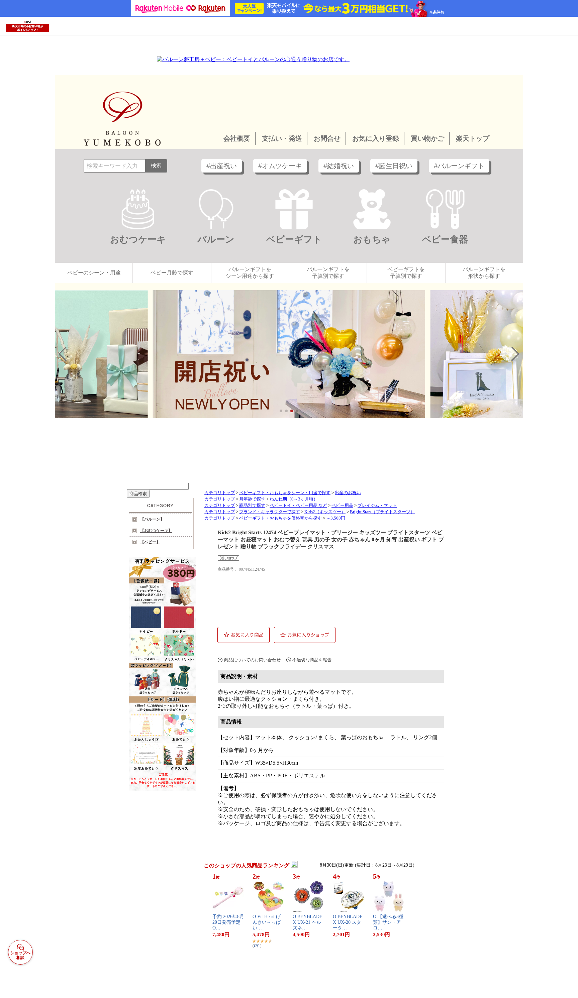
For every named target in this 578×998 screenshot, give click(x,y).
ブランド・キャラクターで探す (269, 512)
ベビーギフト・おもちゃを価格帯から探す (280, 518)
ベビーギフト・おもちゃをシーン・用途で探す (284, 492)
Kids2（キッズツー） (325, 512)
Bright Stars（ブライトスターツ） (382, 512)
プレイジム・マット (377, 505)
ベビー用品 (342, 505)
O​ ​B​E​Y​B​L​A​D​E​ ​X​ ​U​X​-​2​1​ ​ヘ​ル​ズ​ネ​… (308, 922)
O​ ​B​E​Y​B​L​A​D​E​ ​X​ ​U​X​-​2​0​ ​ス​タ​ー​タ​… (348, 922)
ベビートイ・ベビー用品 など (298, 505)
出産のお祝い (348, 492)
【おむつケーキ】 (156, 530)
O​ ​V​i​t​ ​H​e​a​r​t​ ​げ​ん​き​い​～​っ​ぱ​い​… (267, 922)
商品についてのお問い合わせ (252, 659)
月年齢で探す (252, 499)
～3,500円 (335, 518)
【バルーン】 (152, 519)
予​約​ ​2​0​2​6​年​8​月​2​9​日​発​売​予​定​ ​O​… (228, 922)
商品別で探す (252, 505)
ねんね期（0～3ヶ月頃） (294, 499)
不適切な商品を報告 (311, 659)
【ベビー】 (150, 542)
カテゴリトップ (219, 492)
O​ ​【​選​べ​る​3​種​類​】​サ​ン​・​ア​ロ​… (388, 922)
